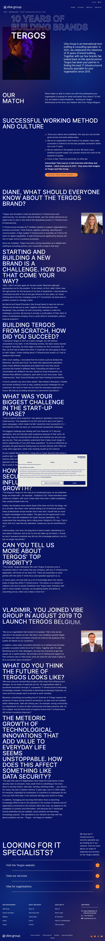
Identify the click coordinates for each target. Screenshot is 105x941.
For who (80, 7)
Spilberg (4, 917)
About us (98, 7)
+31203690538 (88, 915)
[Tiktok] (98, 936)
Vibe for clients (59, 924)
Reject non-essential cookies (52, 483)
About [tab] (75, 462)
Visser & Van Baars (8, 913)
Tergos (4, 924)
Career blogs (33, 917)
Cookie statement (47, 935)
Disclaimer (56, 935)
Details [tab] (52, 462)
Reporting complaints (67, 935)
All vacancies (59, 917)
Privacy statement (35, 935)
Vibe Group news (34, 913)
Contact (94, 2)
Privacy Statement (46, 477)
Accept (74, 483)
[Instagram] (95, 936)
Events (31, 920)
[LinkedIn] (91, 936)
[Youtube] (102, 936)
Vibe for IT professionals (62, 920)
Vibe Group (5, 909)
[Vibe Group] (12, 7)
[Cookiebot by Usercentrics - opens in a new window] (78, 457)
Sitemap (52, 938)
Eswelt (4, 920)
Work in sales (59, 913)
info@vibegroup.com (89, 918)
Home (73, 7)
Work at (89, 7)
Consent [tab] (29, 462)
